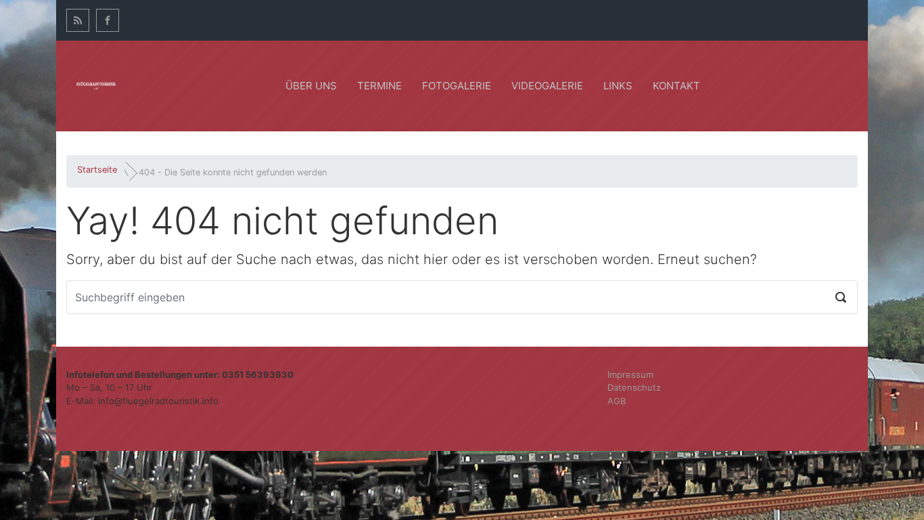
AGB (616, 400)
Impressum (630, 374)
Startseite (97, 170)
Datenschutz (634, 387)
